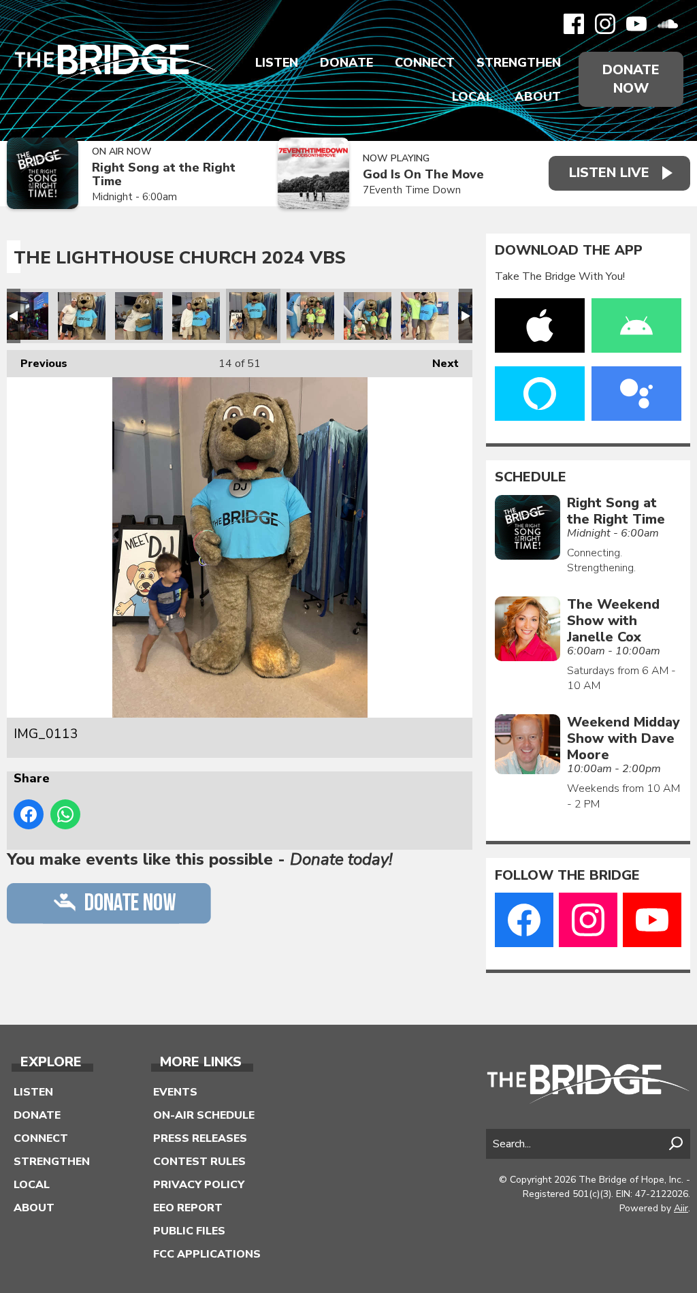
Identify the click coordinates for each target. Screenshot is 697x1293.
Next (439, 363)
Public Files (189, 1231)
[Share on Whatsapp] (65, 814)
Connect (425, 62)
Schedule (530, 477)
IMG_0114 (310, 316)
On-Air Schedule (204, 1115)
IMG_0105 (139, 316)
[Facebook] (574, 24)
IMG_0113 (253, 316)
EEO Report (188, 1207)
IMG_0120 (367, 316)
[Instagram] (605, 24)
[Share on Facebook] (29, 814)
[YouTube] (636, 24)
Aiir (681, 1208)
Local (472, 97)
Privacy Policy (198, 1184)
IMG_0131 (425, 316)
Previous (37, 363)
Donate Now (631, 79)
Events (175, 1092)
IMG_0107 (196, 316)
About (538, 97)
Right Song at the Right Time (164, 175)
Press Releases (200, 1138)
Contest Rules (199, 1161)
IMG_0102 (82, 316)
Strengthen (518, 62)
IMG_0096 (24, 316)
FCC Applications (207, 1254)
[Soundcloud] (668, 24)
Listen (276, 62)
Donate (346, 62)
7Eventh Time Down (412, 190)
